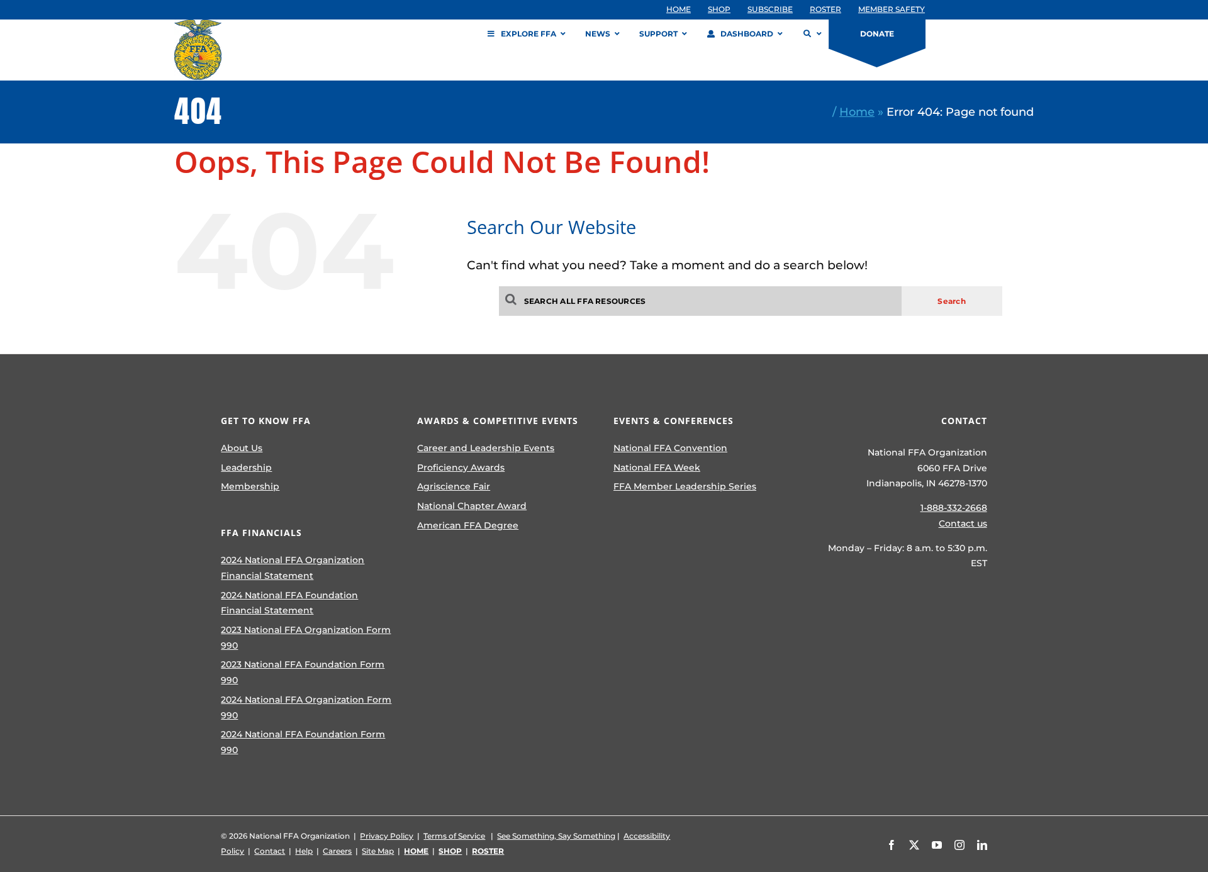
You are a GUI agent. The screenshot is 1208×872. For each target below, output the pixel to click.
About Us (241, 448)
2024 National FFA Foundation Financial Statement (289, 603)
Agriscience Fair (453, 486)
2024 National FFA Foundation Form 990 (303, 742)
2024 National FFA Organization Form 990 (306, 707)
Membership (250, 486)
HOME (416, 851)
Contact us (963, 523)
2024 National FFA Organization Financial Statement (292, 567)
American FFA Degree (467, 525)
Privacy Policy (386, 836)
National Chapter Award (472, 505)
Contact (269, 851)
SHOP (450, 851)
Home (857, 111)
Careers (337, 851)
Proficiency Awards (461, 467)
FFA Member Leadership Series (684, 486)
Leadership (246, 467)
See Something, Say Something (556, 836)
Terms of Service (454, 836)
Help (304, 851)
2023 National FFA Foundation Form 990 (302, 672)
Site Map (378, 851)
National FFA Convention (670, 448)
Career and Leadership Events (485, 448)
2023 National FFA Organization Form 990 (306, 637)
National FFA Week (656, 467)
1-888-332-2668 (953, 507)
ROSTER (488, 851)
